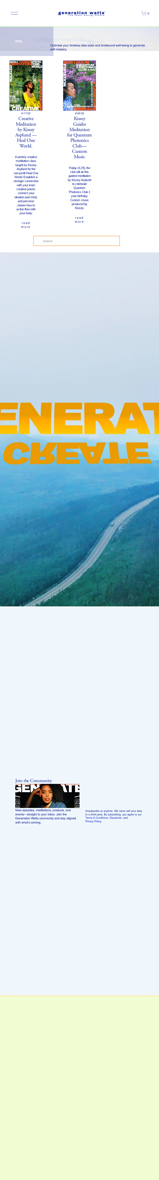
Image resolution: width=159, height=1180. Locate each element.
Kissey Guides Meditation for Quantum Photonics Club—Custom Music (79, 138)
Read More (26, 225)
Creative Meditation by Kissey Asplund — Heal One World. (26, 132)
